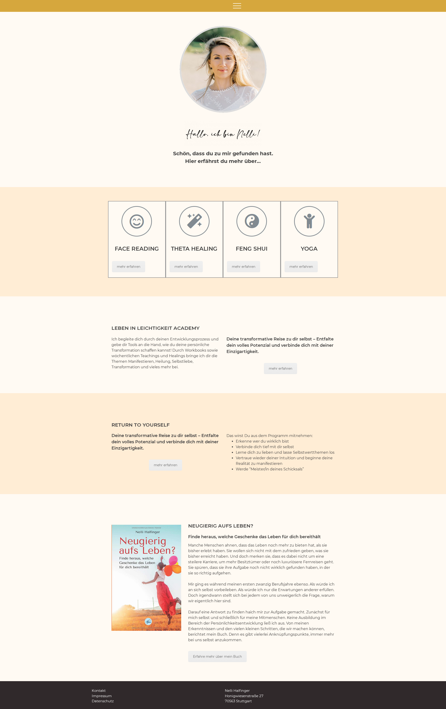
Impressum (102, 696)
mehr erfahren (128, 267)
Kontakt (99, 690)
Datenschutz (103, 701)
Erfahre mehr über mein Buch (217, 656)
